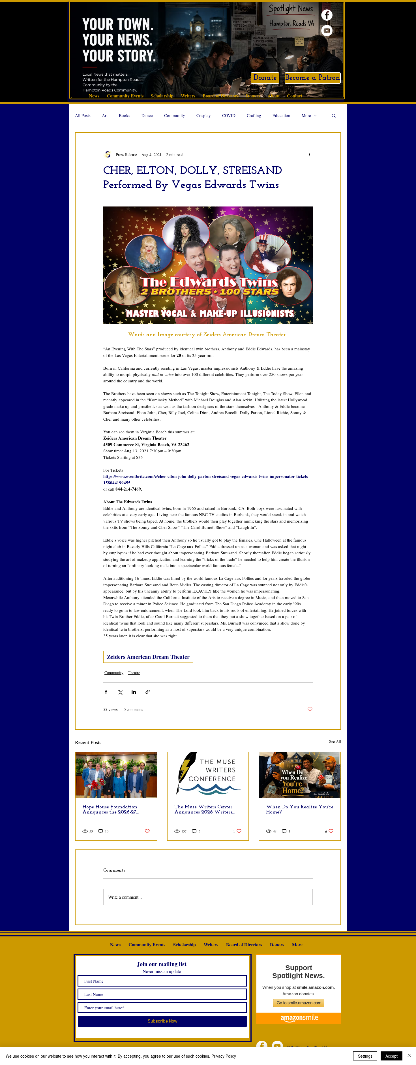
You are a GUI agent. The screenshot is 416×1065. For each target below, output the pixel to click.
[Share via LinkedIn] (133, 692)
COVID (228, 115)
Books (124, 115)
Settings (365, 1056)
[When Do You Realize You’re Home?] (299, 775)
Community (174, 115)
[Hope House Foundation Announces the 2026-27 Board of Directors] (116, 775)
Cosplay (203, 115)
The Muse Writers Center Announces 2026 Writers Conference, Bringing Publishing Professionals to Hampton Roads (204, 810)
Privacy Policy (223, 1056)
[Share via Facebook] (106, 692)
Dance (147, 115)
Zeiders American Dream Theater (148, 657)
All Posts (83, 115)
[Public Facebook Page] (327, 15)
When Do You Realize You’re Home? (299, 810)
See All (335, 741)
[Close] (409, 1055)
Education (281, 115)
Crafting (254, 115)
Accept (391, 1056)
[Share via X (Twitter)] (120, 692)
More (306, 115)
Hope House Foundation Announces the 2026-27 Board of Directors (109, 810)
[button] (333, 115)
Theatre (134, 672)
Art (105, 115)
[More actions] (309, 154)
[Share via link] (147, 692)
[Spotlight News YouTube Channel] (327, 30)
